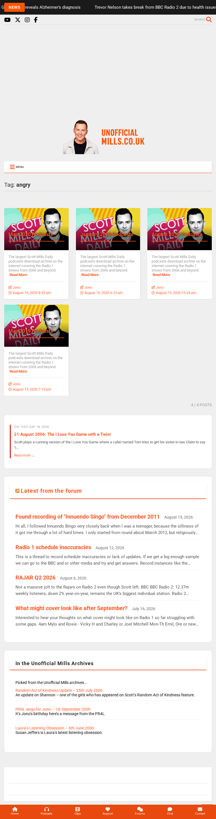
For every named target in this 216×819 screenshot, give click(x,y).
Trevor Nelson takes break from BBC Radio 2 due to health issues (147, 7)
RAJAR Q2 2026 (35, 577)
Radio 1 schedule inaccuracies (53, 547)
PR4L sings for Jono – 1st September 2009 (52, 709)
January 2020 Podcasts (106, 234)
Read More (18, 275)
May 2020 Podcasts (30, 234)
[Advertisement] (108, 69)
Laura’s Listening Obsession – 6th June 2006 (54, 728)
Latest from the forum (51, 490)
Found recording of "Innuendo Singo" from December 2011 (87, 516)
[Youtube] (7, 20)
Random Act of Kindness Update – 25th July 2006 (58, 690)
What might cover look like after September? (71, 608)
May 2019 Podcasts (30, 331)
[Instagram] (27, 20)
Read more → (24, 455)
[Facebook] (36, 20)
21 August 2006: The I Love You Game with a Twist (62, 434)
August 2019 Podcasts (177, 234)
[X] (18, 20)
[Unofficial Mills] (108, 151)
